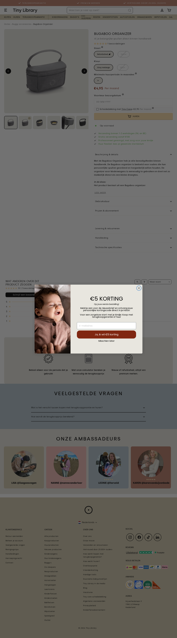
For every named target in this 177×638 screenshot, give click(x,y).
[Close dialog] (138, 288)
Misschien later (106, 341)
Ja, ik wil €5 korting (106, 334)
